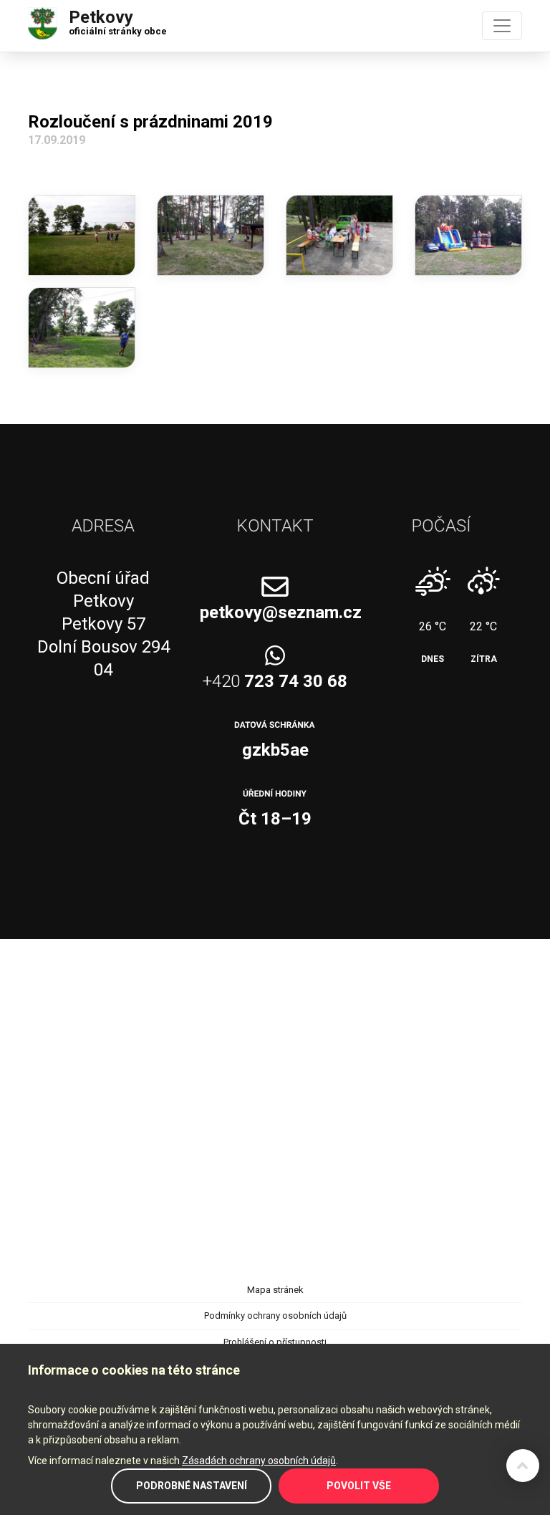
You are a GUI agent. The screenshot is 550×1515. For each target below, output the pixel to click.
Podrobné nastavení (191, 1485)
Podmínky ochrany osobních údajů (275, 1315)
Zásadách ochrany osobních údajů (259, 1460)
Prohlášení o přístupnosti (275, 1342)
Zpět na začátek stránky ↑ (522, 1465)
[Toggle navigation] (502, 25)
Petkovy (118, 19)
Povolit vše (359, 1485)
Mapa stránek (275, 1289)
